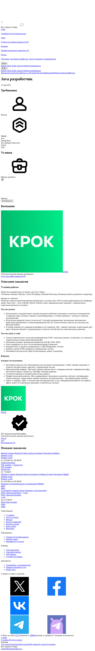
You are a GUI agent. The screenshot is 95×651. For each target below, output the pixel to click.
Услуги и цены (12, 517)
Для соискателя (12, 550)
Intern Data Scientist (9, 502)
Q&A (7, 649)
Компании (49, 73)
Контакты (10, 528)
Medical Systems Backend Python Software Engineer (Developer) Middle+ (30, 453)
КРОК (65, 272)
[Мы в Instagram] (56, 614)
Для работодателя (13, 552)
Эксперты (40, 73)
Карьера (13, 649)
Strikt (3, 504)
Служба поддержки (14, 557)
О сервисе (10, 515)
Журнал (72, 73)
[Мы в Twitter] (19, 595)
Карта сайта (11, 526)
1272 (17, 635)
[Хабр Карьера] (10, 25)
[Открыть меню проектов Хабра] (2, 21)
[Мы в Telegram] (19, 633)
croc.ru (3, 438)
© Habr (4, 638)
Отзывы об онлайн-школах (17, 537)
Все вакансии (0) (18, 276)
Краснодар (18, 465)
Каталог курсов (12, 524)
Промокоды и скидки (15, 541)
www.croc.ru (6, 276)
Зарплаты (64, 73)
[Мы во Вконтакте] (19, 614)
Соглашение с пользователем (18, 565)
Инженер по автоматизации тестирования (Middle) (22, 484)
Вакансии (5, 73)
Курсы (19, 649)
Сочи (25, 493)
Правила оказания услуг (16, 567)
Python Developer (8, 463)
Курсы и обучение (28, 73)
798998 (33, 635)
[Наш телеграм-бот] (56, 633)
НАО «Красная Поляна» (11, 493)
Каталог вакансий (13, 522)
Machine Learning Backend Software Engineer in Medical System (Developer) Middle (35, 474)
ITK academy (6, 465)
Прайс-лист (11, 569)
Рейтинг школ (12, 539)
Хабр (3, 649)
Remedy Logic (7, 455)
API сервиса (11, 554)
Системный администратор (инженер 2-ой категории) (24, 490)
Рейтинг (56, 73)
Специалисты (15, 73)
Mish (3, 486)
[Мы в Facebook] (56, 595)
